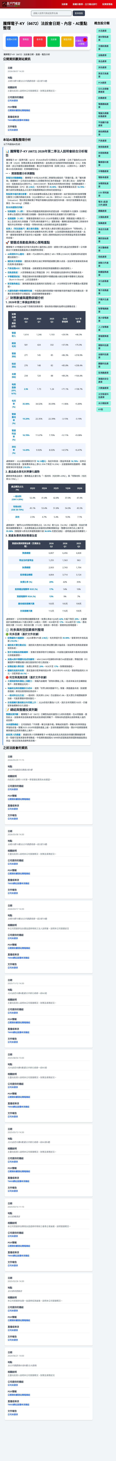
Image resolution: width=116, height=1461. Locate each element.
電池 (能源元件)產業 (103, 203)
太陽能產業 (103, 217)
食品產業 (102, 61)
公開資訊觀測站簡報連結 (19, 110)
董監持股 (67, 39)
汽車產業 (102, 140)
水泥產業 (102, 30)
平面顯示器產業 (103, 124)
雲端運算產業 (103, 337)
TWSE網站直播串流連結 (18, 120)
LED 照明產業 (103, 194)
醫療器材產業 (103, 163)
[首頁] (11, 4)
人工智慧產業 (103, 328)
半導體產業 (103, 171)
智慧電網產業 (103, 310)
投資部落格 (107, 4)
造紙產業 (102, 256)
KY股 (100, 409)
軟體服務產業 (103, 273)
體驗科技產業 (103, 365)
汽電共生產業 (103, 301)
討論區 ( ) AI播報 (81, 42)
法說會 (65, 4)
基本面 (40, 39)
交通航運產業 (103, 47)
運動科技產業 (103, 347)
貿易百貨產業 (103, 75)
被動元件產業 (103, 264)
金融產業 (102, 55)
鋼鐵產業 (102, 211)
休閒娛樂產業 (103, 154)
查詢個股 (79, 13)
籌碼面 (26, 39)
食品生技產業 (103, 231)
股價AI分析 (12, 39)
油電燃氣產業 (103, 185)
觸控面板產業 (103, 240)
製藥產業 (102, 223)
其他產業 (102, 67)
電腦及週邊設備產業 (103, 115)
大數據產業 (103, 388)
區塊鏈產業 (103, 372)
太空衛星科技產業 (103, 395)
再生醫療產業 (103, 249)
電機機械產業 (103, 105)
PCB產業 (102, 82)
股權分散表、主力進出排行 (85, 4)
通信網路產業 (103, 133)
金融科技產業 (103, 356)
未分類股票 (103, 403)
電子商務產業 (103, 292)
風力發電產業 (103, 319)
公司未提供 (13, 100)
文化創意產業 (103, 283)
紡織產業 (102, 98)
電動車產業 (103, 177)
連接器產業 (103, 146)
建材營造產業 (103, 38)
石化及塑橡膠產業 (103, 90)
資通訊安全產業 (103, 380)
